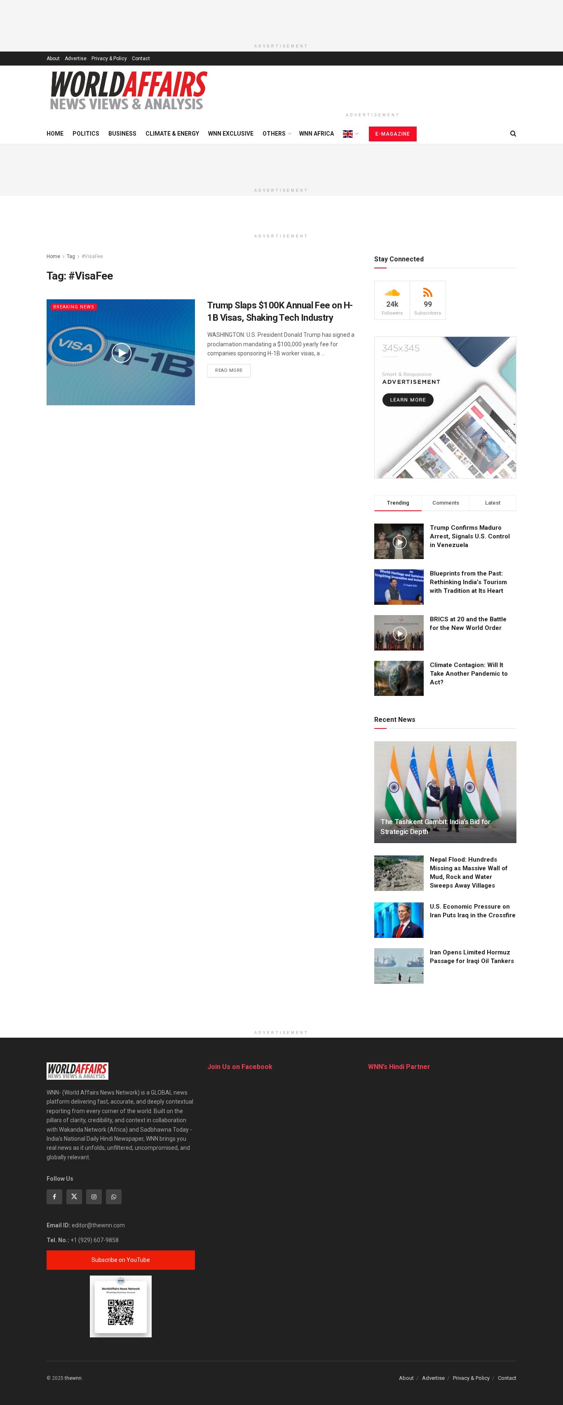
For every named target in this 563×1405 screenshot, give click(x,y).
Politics (86, 133)
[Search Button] (513, 133)
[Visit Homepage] (129, 90)
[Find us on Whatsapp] (114, 1196)
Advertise (76, 58)
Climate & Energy (172, 133)
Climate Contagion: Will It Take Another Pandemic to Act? (469, 673)
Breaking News (73, 307)
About (53, 58)
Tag (71, 256)
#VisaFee (92, 256)
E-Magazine (392, 134)
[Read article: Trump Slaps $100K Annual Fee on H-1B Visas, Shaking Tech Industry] (121, 352)
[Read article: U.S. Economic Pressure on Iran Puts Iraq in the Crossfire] (399, 920)
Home (55, 133)
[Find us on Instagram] (94, 1196)
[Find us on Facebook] (54, 1196)
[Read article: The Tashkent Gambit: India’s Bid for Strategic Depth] (445, 792)
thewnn (73, 1378)
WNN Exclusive (230, 133)
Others (274, 133)
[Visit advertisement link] (445, 407)
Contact (141, 58)
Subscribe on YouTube (120, 1260)
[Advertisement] (281, 18)
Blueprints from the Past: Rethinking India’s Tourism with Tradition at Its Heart (468, 582)
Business (122, 133)
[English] (350, 134)
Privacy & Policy (109, 58)
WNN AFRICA (316, 133)
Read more (233, 370)
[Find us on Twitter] (74, 1196)
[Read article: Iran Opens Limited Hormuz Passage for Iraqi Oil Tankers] (399, 966)
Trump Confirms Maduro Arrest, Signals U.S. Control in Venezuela (470, 536)
